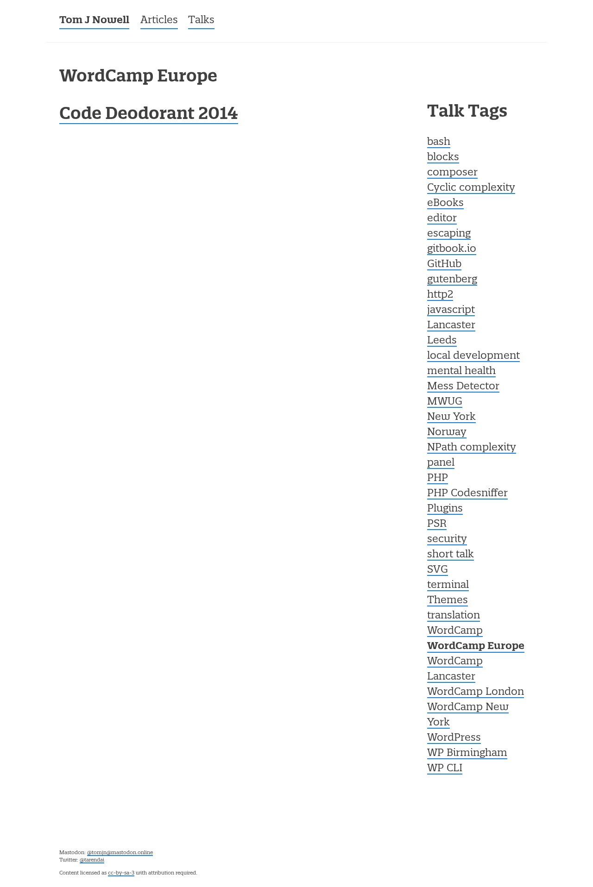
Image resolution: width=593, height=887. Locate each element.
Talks (201, 20)
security (447, 539)
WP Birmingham (467, 753)
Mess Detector (463, 386)
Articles (159, 20)
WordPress (454, 738)
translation (453, 616)
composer (452, 173)
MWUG (444, 402)
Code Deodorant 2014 (148, 114)
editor (442, 218)
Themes (447, 600)
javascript (451, 310)
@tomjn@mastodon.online (120, 852)
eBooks (445, 203)
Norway (447, 432)
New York (451, 417)
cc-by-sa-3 (121, 873)
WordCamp (455, 631)
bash (438, 142)
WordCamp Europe (475, 646)
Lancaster (451, 325)
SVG (437, 570)
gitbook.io (451, 249)
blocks (443, 157)
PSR (437, 524)
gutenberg (452, 280)
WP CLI (444, 768)
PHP (437, 478)
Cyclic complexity (471, 188)
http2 (440, 295)
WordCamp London (475, 692)
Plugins (445, 509)
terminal (448, 585)
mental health (461, 371)
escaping (449, 234)
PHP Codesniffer (467, 493)
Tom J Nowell (94, 20)
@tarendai (92, 860)
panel (440, 463)
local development (473, 356)
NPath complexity (471, 448)
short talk (450, 555)
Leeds (442, 341)
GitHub (444, 264)
